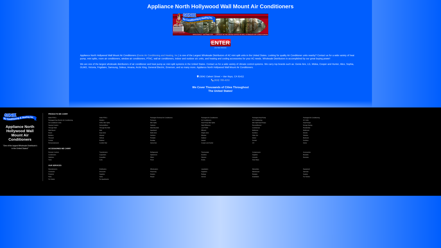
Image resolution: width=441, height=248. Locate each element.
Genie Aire (153, 143)
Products (51, 174)
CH (253, 143)
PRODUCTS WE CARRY (58, 114)
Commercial (256, 128)
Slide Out (255, 135)
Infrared (101, 135)
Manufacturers (52, 169)
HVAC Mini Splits (104, 123)
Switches (51, 157)
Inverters (204, 155)
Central (50, 140)
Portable (152, 138)
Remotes (306, 157)
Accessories (307, 152)
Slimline (305, 135)
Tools (50, 160)
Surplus (305, 174)
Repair (152, 177)
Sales (101, 177)
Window (203, 135)
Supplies (255, 155)
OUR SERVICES (54, 165)
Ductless (255, 133)
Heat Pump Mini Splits (208, 123)
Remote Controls (53, 152)
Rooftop (152, 140)
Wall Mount (51, 130)
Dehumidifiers (103, 125)
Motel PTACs (52, 117)
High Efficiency (206, 125)
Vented (203, 140)
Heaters (101, 120)
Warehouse (255, 171)
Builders (51, 135)
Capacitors (102, 155)
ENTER (220, 43)
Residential (306, 128)
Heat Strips (255, 160)
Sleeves (203, 157)
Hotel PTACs (103, 117)
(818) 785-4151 (221, 80)
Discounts (102, 171)
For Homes (306, 177)
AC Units (306, 120)
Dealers (152, 174)
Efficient (203, 130)
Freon (152, 160)
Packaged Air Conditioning (311, 117)
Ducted (254, 140)
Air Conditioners (206, 120)
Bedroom (306, 138)
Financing (153, 171)
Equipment (306, 169)
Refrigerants (154, 152)
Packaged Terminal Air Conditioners (161, 117)
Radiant (101, 140)
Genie (305, 143)
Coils (101, 160)
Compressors (256, 152)
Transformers (103, 152)
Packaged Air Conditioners (209, 117)
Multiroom (306, 130)
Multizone (255, 130)
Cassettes (102, 157)
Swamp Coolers (53, 125)
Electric (305, 133)
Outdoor (203, 138)
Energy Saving (307, 125)
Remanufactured (53, 143)
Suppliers (204, 171)
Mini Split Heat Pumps (259, 123)
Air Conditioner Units (54, 123)
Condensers (52, 155)
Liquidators (204, 169)
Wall (100, 130)
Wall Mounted (154, 128)
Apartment (153, 130)
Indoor (254, 138)
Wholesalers (154, 169)
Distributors (102, 169)
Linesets (254, 157)
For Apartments (104, 179)
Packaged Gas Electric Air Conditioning (60, 120)
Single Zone (205, 133)
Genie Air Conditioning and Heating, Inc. (158, 55)
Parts (50, 177)
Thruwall (51, 138)
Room (50, 133)
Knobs (203, 160)
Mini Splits (153, 123)
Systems (152, 125)
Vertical (101, 138)
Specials (305, 171)
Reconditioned (256, 125)
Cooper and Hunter (207, 143)
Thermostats (205, 152)
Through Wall (52, 128)
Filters (152, 157)
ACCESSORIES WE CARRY (59, 148)
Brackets (305, 155)
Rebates (254, 174)
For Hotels (51, 179)
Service (203, 177)
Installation (255, 177)
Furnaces (153, 120)
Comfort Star (103, 143)
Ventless (152, 135)
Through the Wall (104, 128)
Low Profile (204, 128)
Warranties (255, 169)
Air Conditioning (257, 120)
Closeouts (51, 171)
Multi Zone (153, 133)
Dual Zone (102, 133)
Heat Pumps (307, 123)
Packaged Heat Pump (259, 117)
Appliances (153, 155)
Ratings (203, 174)
